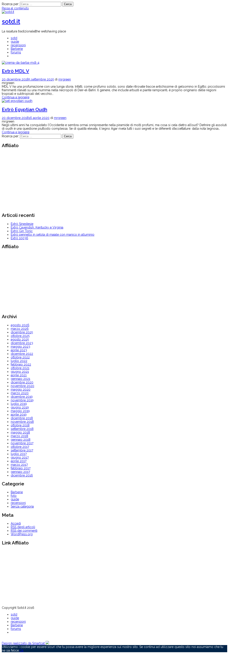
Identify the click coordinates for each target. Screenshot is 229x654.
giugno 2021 (20, 371)
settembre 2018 (22, 429)
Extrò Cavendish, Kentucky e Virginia (37, 227)
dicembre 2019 (22, 396)
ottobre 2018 (20, 425)
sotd (14, 38)
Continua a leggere (15, 97)
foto (14, 495)
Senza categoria (22, 506)
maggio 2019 (20, 411)
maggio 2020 (20, 389)
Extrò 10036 (19, 238)
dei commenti (24, 530)
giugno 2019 (20, 407)
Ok (21, 650)
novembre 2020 (22, 386)
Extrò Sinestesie (22, 224)
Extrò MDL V (15, 71)
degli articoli (23, 527)
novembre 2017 (22, 443)
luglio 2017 (19, 454)
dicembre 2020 (22, 382)
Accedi (16, 523)
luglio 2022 (19, 361)
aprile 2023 (19, 350)
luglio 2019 (19, 404)
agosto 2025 (20, 339)
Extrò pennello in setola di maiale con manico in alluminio (52, 234)
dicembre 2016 (22, 475)
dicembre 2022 (22, 354)
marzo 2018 (19, 436)
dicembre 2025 (22, 332)
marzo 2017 (19, 464)
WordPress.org (22, 534)
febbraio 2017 (20, 468)
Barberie (17, 49)
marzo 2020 (20, 393)
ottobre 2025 (20, 336)
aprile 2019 (19, 414)
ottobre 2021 (20, 368)
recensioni (18, 45)
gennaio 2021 (20, 379)
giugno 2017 (20, 457)
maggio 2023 (20, 346)
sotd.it (11, 21)
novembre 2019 (22, 400)
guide (15, 41)
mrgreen (64, 79)
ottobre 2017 (20, 447)
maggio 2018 (20, 432)
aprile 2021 (19, 375)
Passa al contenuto (15, 8)
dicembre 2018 (22, 418)
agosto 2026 (20, 325)
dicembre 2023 (22, 343)
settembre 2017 (22, 450)
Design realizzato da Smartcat (24, 643)
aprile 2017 (18, 461)
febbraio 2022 (21, 364)
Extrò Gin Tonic (22, 231)
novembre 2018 (22, 421)
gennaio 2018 (20, 439)
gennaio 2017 (20, 472)
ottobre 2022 (20, 357)
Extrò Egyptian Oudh (24, 109)
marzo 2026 (20, 328)
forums (16, 52)
